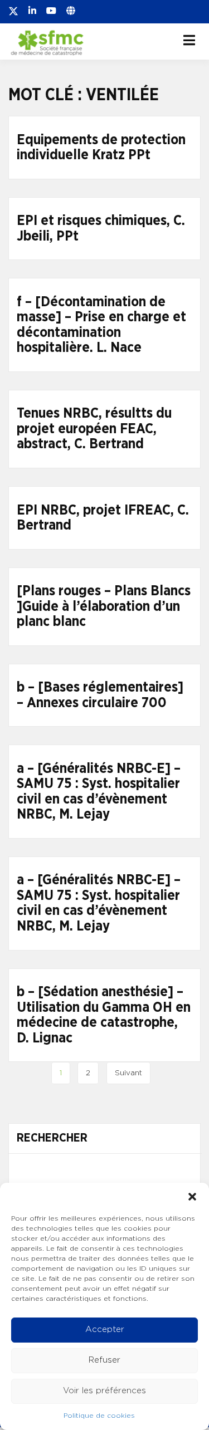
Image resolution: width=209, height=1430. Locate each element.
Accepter (104, 1329)
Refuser (104, 1360)
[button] (192, 1196)
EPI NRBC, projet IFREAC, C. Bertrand (103, 518)
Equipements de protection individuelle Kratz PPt (101, 148)
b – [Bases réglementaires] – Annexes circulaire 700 (100, 695)
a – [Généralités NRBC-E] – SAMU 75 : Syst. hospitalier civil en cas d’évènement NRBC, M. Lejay (99, 792)
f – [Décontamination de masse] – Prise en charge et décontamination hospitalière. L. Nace (101, 325)
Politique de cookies (99, 1415)
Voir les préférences (104, 1391)
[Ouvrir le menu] (189, 40)
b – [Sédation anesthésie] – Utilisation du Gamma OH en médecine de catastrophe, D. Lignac (104, 1015)
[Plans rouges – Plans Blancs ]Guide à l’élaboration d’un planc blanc (104, 606)
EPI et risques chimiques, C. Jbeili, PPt (101, 228)
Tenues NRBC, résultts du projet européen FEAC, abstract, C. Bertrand (94, 429)
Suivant (128, 1073)
